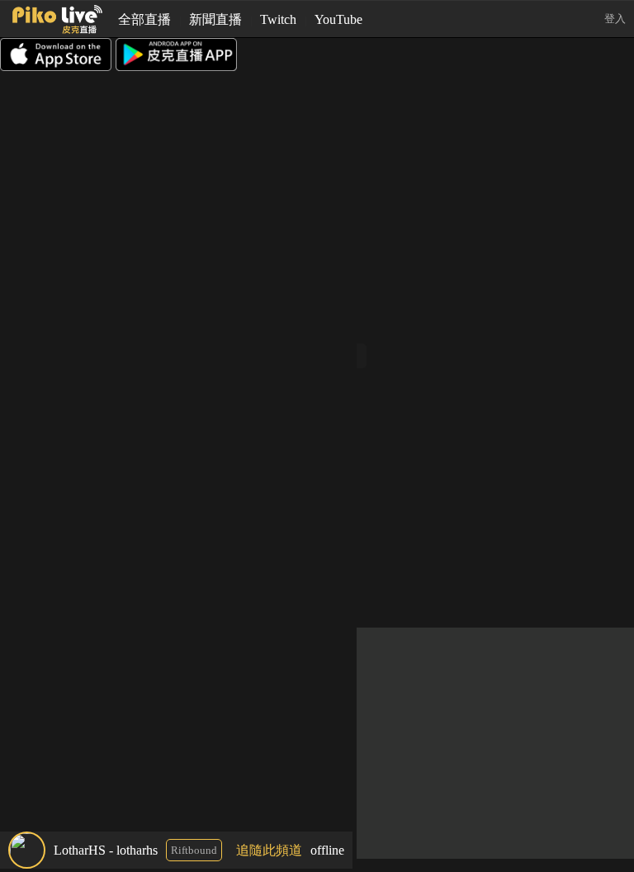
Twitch (278, 19)
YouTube (338, 19)
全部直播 (144, 19)
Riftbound (194, 850)
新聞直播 (215, 19)
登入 (615, 18)
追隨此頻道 (269, 850)
